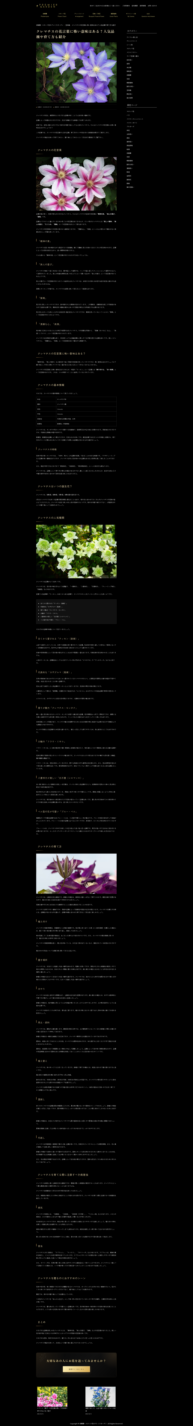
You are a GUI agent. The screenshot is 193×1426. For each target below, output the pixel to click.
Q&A (148, 15)
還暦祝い (130, 168)
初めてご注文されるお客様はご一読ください (105, 6)
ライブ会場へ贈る (133, 56)
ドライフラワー (132, 52)
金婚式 (129, 176)
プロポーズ (130, 126)
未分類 (129, 67)
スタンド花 (62, 15)
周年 (128, 138)
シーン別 (130, 45)
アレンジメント (79, 15)
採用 (128, 64)
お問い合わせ (152, 6)
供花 (128, 130)
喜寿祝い (130, 142)
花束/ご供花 (96, 15)
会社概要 (135, 6)
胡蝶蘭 (45, 15)
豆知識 (67, 25)
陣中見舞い (130, 187)
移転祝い (130, 71)
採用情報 (143, 6)
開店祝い (130, 94)
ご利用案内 (126, 6)
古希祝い (130, 134)
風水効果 (130, 98)
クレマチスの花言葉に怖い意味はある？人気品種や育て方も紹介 (94, 25)
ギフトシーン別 (131, 15)
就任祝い (130, 60)
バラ (128, 115)
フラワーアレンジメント (135, 119)
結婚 (128, 149)
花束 (128, 79)
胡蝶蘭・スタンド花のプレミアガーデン (49, 25)
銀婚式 (129, 180)
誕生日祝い (130, 86)
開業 (128, 183)
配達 (128, 172)
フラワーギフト (132, 123)
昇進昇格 (130, 145)
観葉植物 (114, 15)
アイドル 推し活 (132, 37)
